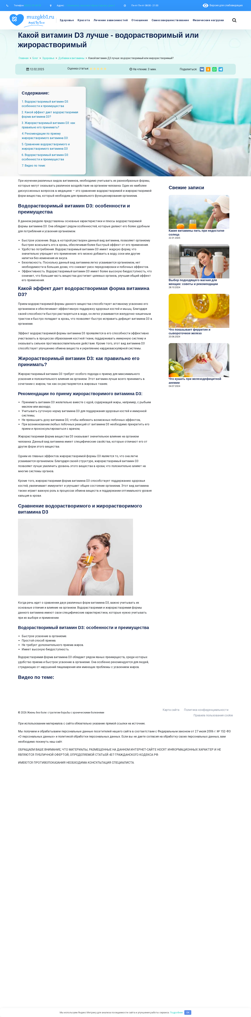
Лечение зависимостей (111, 20)
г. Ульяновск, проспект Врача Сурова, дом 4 (90, 5)
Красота (84, 20)
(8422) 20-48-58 (32, 5)
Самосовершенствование (170, 20)
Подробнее (176, 1012)
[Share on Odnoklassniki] (208, 69)
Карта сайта (171, 710)
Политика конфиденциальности (206, 710)
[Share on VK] (202, 69)
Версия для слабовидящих (225, 5)
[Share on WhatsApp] (214, 69)
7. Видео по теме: (34, 165)
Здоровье (67, 20)
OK (187, 1012)
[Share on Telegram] (220, 69)
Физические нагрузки (208, 20)
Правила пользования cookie (213, 715)
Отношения (139, 20)
